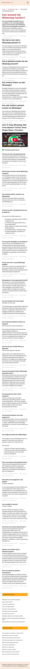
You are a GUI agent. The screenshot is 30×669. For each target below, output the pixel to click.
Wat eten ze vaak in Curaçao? (9, 649)
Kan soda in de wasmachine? (9, 609)
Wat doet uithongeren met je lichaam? (11, 651)
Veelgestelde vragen (13, 9)
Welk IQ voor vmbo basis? (8, 647)
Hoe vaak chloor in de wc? (8, 613)
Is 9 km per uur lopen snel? (8, 604)
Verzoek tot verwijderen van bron (11, 35)
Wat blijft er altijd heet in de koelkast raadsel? (12, 616)
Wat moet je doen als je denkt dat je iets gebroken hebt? (13, 619)
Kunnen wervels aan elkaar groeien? (10, 654)
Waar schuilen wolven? (7, 602)
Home (3, 9)
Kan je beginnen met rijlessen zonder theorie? (12, 633)
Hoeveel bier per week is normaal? (10, 635)
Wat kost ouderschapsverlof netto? (10, 642)
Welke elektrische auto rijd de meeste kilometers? (13, 621)
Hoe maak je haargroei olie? (8, 644)
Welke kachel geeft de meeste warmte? (11, 637)
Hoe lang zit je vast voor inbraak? (10, 611)
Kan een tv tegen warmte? (8, 606)
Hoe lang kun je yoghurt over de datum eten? (12, 640)
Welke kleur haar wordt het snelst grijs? (11, 599)
